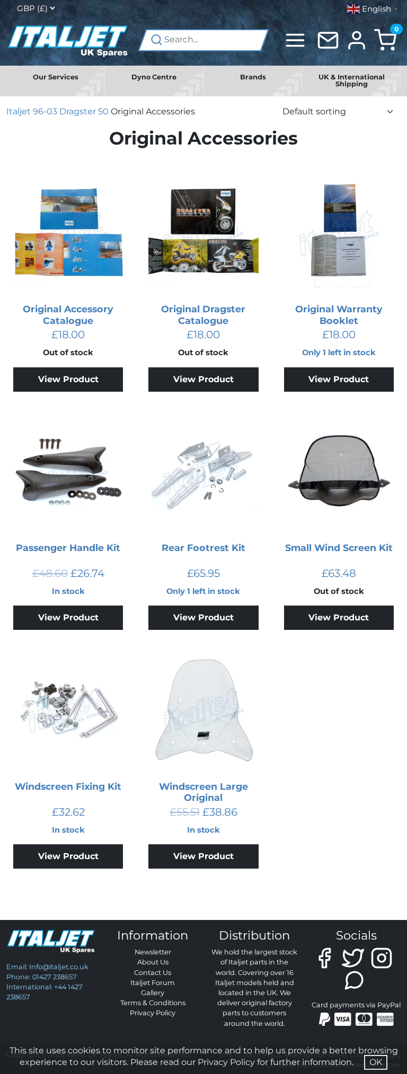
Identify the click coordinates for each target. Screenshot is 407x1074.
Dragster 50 (84, 111)
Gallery (152, 993)
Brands (253, 77)
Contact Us (152, 973)
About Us (153, 962)
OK (375, 1062)
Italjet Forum (152, 983)
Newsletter (153, 952)
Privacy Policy (152, 1013)
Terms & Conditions (152, 1003)
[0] (385, 39)
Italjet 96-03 (31, 111)
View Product (68, 379)
